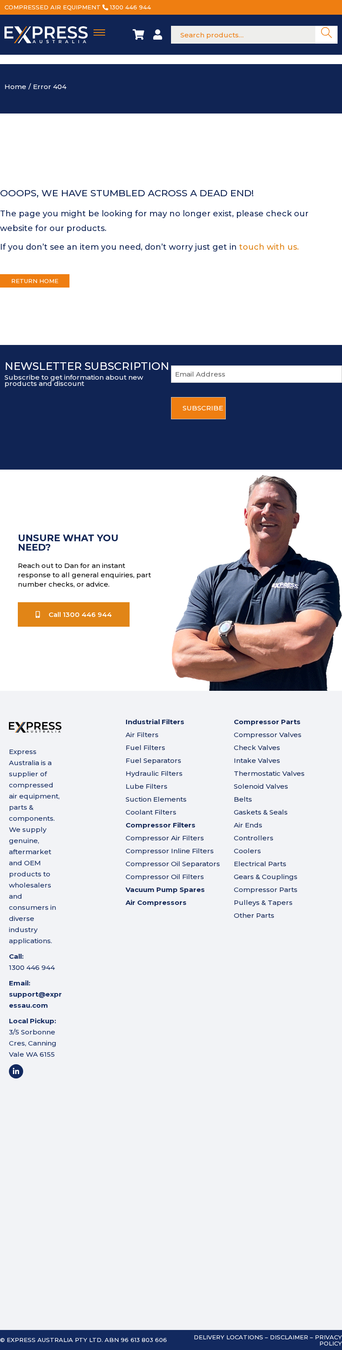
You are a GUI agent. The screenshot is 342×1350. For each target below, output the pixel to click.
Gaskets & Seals (261, 812)
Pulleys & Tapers (263, 902)
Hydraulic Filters (154, 773)
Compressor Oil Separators (173, 863)
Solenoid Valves (261, 786)
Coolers (247, 851)
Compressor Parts (265, 889)
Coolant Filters (151, 812)
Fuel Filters (145, 747)
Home (15, 86)
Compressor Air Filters (165, 838)
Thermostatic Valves (269, 773)
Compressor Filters (160, 825)
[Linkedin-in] (16, 1071)
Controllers (253, 838)
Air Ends (248, 825)
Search (326, 35)
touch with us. (269, 247)
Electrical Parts (260, 863)
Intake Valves (257, 760)
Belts (243, 799)
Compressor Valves (267, 734)
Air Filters (142, 734)
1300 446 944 (130, 7)
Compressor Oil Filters (165, 876)
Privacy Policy (328, 1340)
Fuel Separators (153, 760)
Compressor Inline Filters (170, 851)
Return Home (34, 280)
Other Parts (254, 915)
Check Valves (257, 747)
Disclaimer (289, 1337)
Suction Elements (156, 799)
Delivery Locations (228, 1337)
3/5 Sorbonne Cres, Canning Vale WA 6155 (33, 1043)
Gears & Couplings (265, 876)
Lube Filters (146, 786)
